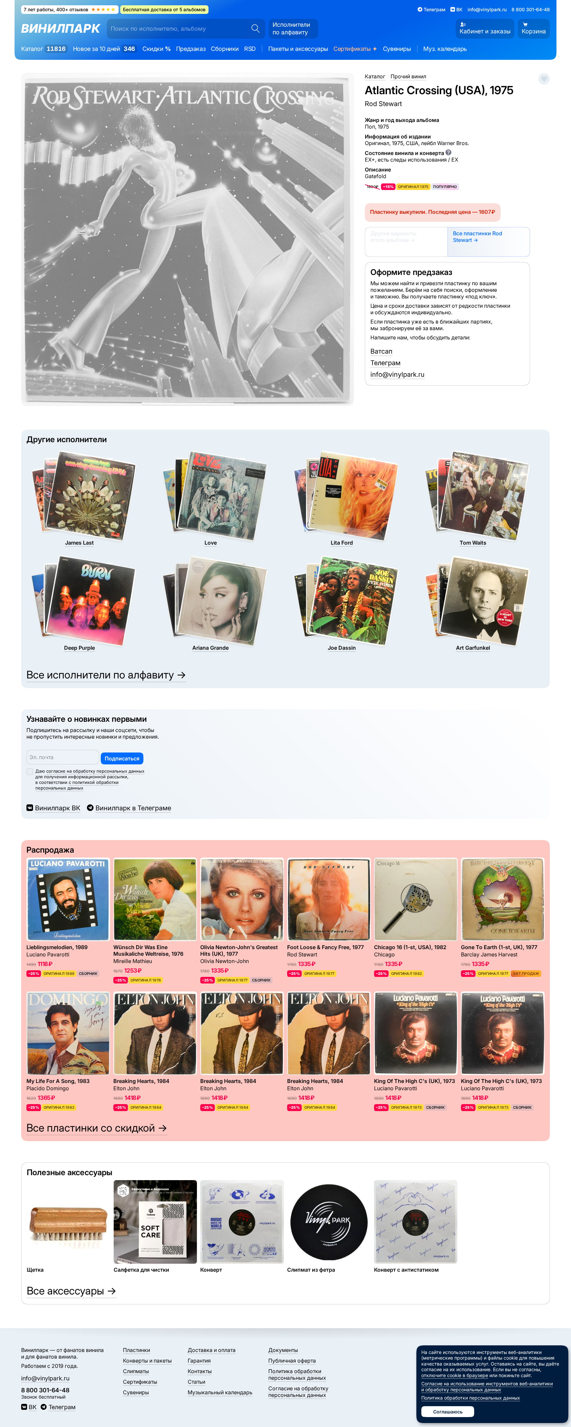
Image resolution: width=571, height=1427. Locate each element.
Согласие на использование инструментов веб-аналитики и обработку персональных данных (487, 1386)
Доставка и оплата (212, 1350)
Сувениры (397, 48)
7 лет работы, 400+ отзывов (70, 9)
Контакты (200, 1371)
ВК (33, 1407)
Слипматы (136, 1371)
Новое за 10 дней (104, 48)
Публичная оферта (292, 1360)
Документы (283, 1350)
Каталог (43, 48)
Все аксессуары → (72, 1290)
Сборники (225, 48)
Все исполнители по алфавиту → (106, 674)
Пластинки (136, 1350)
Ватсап (381, 351)
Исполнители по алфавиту (291, 28)
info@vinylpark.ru (487, 9)
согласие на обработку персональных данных (95, 771)
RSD (250, 48)
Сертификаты (355, 49)
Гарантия (199, 1360)
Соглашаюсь (448, 1411)
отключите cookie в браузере (454, 1375)
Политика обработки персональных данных (297, 1374)
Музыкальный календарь (220, 1392)
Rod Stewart (383, 104)
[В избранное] (544, 79)
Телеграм (385, 363)
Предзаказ (191, 48)
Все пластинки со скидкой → (97, 1127)
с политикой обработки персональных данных (77, 785)
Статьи (196, 1381)
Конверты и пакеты (147, 1360)
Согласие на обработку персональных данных (298, 1391)
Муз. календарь (445, 48)
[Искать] (253, 29)
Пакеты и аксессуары (298, 48)
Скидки (156, 48)
